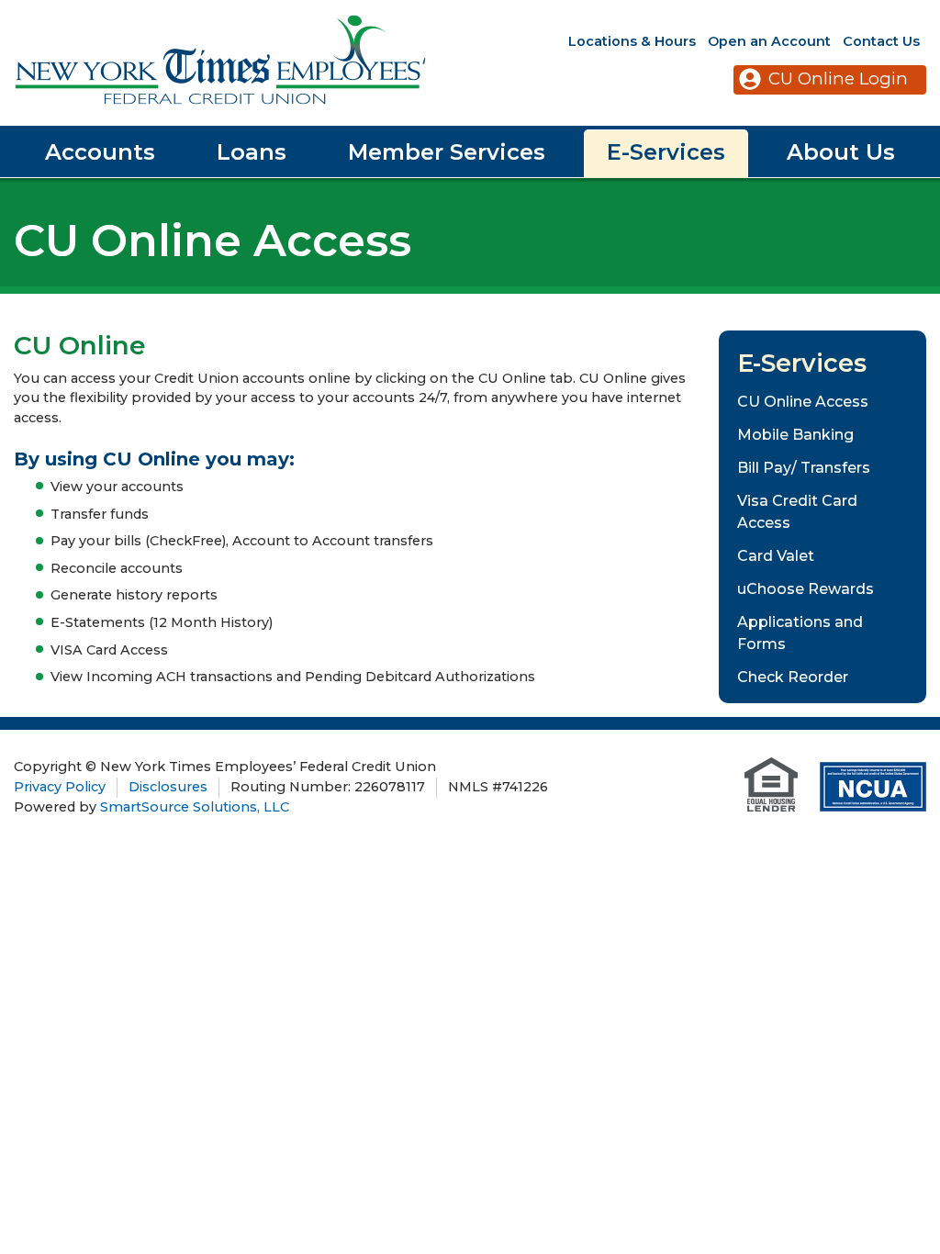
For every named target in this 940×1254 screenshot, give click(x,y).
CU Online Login (838, 78)
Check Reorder (792, 677)
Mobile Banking (795, 434)
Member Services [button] (446, 152)
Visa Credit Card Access (797, 512)
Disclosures (168, 786)
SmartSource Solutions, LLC (194, 807)
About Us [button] (841, 152)
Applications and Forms (800, 633)
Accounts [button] (100, 152)
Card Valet (775, 556)
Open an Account (769, 41)
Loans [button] (251, 152)
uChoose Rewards (805, 589)
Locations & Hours (632, 41)
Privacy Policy (60, 786)
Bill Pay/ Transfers (803, 467)
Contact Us (881, 41)
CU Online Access (802, 401)
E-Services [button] (666, 152)
